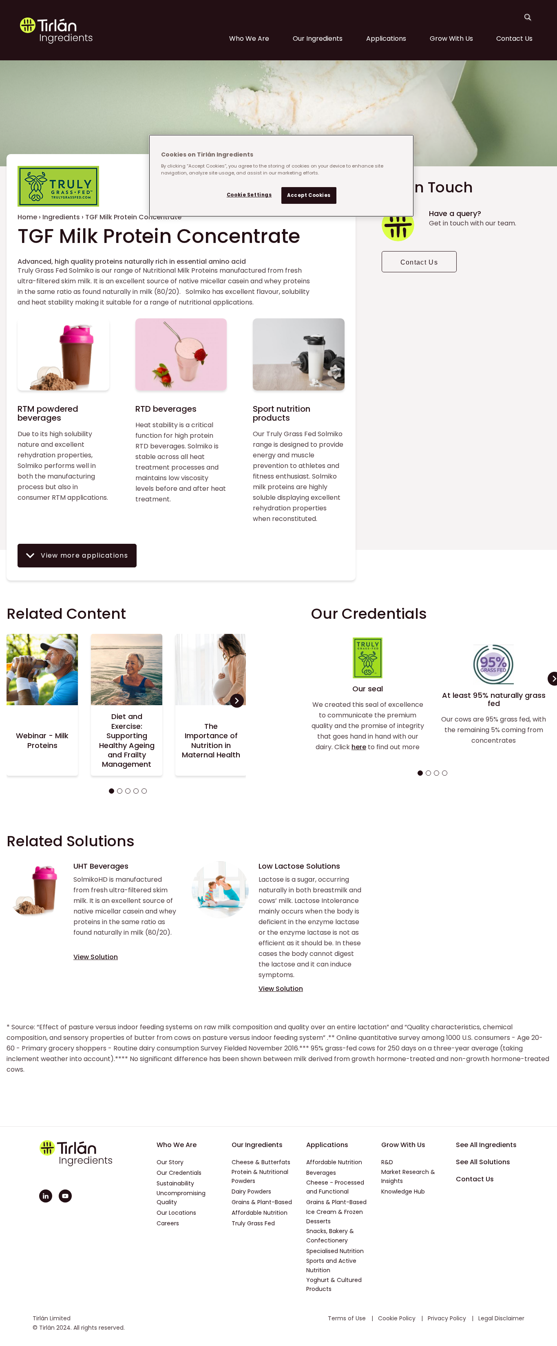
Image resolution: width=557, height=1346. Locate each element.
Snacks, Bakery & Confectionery (330, 1235)
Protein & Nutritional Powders (260, 1176)
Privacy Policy (448, 1318)
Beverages (321, 1173)
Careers (168, 1223)
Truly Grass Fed (253, 1223)
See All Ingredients (486, 1145)
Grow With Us (451, 38)
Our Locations (176, 1213)
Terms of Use (347, 1318)
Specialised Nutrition (335, 1251)
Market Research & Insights (408, 1176)
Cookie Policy (397, 1318)
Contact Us (514, 38)
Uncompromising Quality (181, 1198)
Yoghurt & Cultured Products (334, 1284)
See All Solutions (483, 1162)
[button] (110, 791)
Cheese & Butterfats (261, 1162)
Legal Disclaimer (501, 1318)
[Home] (56, 41)
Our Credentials (179, 1173)
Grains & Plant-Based (262, 1202)
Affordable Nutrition (259, 1213)
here (358, 747)
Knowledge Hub (403, 1191)
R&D (387, 1162)
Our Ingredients (318, 38)
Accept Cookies (309, 195)
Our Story (170, 1162)
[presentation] (237, 701)
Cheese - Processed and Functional (335, 1187)
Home (27, 217)
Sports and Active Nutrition (331, 1265)
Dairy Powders (251, 1191)
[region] (281, 176)
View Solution (95, 957)
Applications (386, 38)
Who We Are (249, 38)
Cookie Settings (249, 195)
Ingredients (61, 217)
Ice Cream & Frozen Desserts (334, 1216)
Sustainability (175, 1183)
